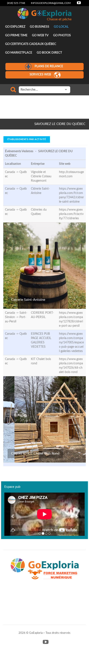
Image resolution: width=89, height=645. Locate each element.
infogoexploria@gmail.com (51, 3)
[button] (10, 514)
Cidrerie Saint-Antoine (28, 299)
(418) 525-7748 (16, 3)
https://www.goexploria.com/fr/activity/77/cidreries (71, 214)
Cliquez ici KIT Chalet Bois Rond (35, 453)
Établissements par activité (26, 139)
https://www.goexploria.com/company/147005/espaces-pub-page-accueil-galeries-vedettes (71, 342)
